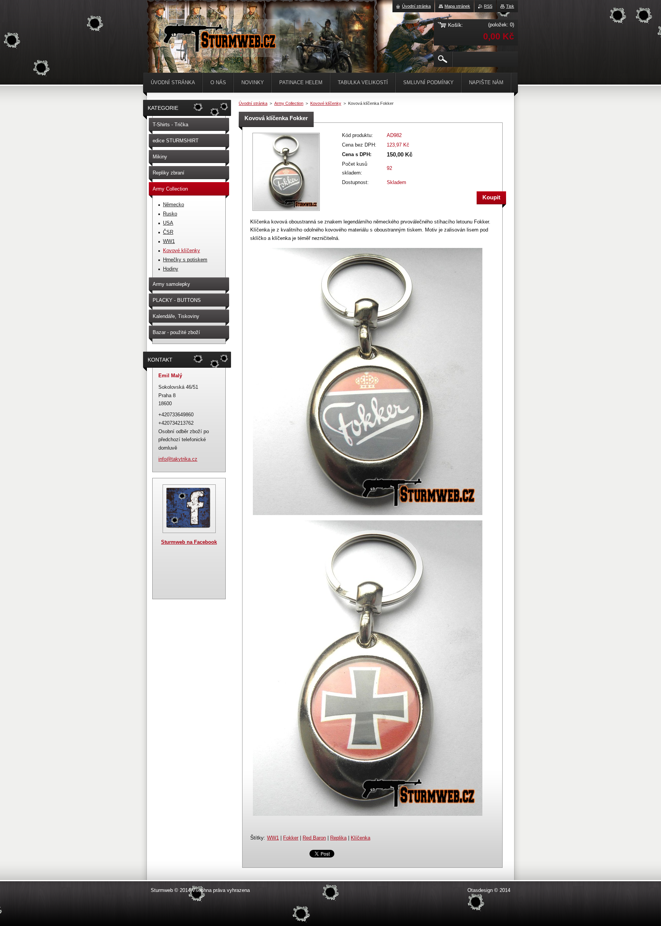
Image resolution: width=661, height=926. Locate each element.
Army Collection (288, 103)
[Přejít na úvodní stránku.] (219, 49)
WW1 (273, 838)
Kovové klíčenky (325, 103)
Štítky (257, 838)
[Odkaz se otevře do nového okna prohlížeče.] (286, 211)
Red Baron (314, 838)
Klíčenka (360, 838)
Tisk (510, 6)
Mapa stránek (457, 6)
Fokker (290, 838)
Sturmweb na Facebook (189, 542)
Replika (338, 838)
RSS (488, 6)
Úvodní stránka (253, 103)
